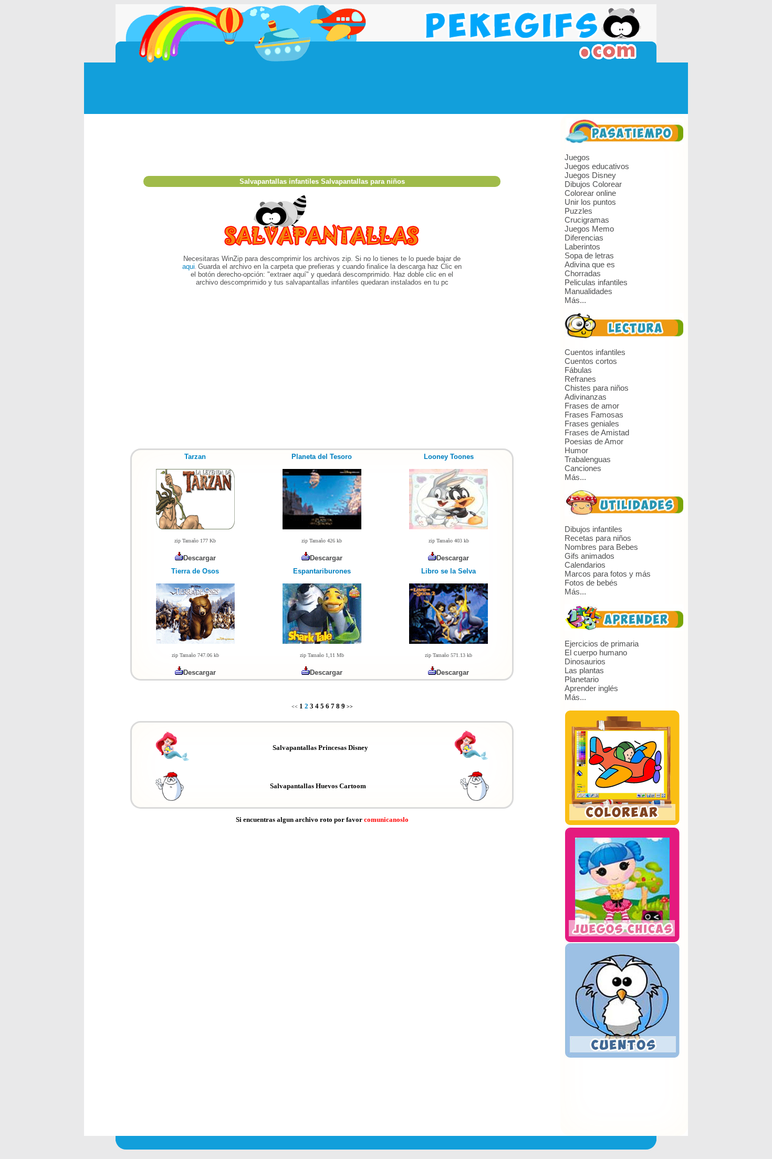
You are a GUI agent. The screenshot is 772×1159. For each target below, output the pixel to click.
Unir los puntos (590, 201)
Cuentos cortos (591, 361)
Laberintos (582, 246)
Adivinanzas (586, 396)
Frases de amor (592, 405)
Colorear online (590, 193)
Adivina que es (590, 264)
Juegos (577, 157)
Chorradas (583, 273)
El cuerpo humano (596, 652)
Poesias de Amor (594, 441)
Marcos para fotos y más (608, 573)
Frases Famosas (594, 414)
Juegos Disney (590, 175)
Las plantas (584, 670)
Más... (575, 300)
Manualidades (588, 291)
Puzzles (578, 210)
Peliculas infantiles (596, 282)
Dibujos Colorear (593, 184)
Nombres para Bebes (601, 546)
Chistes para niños (597, 387)
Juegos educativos (597, 166)
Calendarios (585, 564)
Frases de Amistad (597, 432)
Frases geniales (592, 423)
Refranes (580, 378)
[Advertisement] (386, 88)
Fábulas (578, 370)
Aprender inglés (591, 688)
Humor (576, 450)
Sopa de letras (589, 255)
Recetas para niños (598, 538)
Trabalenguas (588, 459)
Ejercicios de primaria (602, 643)
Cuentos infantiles (595, 352)
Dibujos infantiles (593, 529)
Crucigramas (587, 219)
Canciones (583, 468)
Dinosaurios (585, 661)
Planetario (582, 679)
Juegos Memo (589, 228)
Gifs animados (589, 555)
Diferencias (584, 237)
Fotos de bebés (591, 582)
